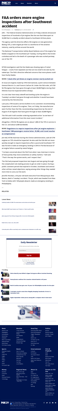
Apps (32, 371)
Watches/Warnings (20, 341)
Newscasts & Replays (21, 353)
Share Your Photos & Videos (36, 361)
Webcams (18, 358)
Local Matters (19, 364)
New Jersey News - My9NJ (21, 374)
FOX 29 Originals (48, 350)
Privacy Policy (30, 262)
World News (5, 343)
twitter (47, 403)
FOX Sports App (6, 365)
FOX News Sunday (6, 345)
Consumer (4, 373)
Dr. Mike (33, 345)
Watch (18, 349)
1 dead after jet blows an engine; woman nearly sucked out (30, 79)
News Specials (19, 356)
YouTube (18, 362)
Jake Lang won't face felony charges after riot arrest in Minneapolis (18, 216)
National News (5, 341)
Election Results (49, 332)
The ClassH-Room (35, 355)
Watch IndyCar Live (50, 383)
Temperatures (19, 339)
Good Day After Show (36, 330)
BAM (46, 355)
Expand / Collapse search (55, 3)
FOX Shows (33, 353)
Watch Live (33, 338)
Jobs (32, 384)
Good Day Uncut (35, 343)
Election (47, 330)
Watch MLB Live (49, 378)
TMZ (32, 356)
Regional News (21, 369)
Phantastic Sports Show (6, 351)
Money (4, 369)
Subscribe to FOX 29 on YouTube (27, 306)
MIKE (46, 353)
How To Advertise (35, 379)
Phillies (3, 359)
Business (4, 371)
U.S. (12, 29)
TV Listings (33, 382)
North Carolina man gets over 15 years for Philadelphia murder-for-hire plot (32, 285)
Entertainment (36, 349)
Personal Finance (6, 377)
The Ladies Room (49, 364)
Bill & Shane (48, 358)
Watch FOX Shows (35, 358)
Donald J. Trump (49, 334)
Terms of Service (30, 264)
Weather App (19, 343)
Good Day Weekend (36, 332)
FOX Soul (18, 360)
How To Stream (20, 351)
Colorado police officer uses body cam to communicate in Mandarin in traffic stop (21, 229)
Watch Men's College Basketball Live (50, 386)
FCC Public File (34, 375)
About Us (34, 369)
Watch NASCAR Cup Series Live (50, 381)
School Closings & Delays (20, 333)
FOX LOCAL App (20, 371)
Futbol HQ (4, 354)
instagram (50, 403)
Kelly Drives (48, 360)
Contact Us (33, 373)
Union (3, 363)
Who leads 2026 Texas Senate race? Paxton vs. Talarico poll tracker (18, 209)
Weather (19, 328)
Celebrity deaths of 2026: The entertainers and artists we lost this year (18, 202)
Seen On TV (34, 341)
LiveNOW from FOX (21, 355)
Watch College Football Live (48, 376)
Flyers (3, 358)
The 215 (47, 362)
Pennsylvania (5, 334)
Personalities (34, 381)
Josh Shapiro (48, 336)
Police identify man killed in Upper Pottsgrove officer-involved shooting (31, 273)
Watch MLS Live (49, 395)
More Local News (6, 339)
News (4, 328)
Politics (47, 328)
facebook (44, 403)
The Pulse (47, 365)
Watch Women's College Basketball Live (49, 390)
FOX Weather (19, 335)
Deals (3, 375)
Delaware (4, 338)
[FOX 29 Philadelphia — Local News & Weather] (7, 3)
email (55, 403)
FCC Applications (35, 377)
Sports (4, 349)
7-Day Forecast (20, 330)
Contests (33, 351)
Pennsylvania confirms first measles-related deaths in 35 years (28, 279)
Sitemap (33, 386)
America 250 (5, 330)
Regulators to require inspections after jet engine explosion (30, 128)
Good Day (34, 328)
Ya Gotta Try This (35, 339)
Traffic (32, 336)
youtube (53, 403)
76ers (3, 361)
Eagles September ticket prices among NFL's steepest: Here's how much (31, 297)
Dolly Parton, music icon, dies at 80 (10, 222)
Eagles (3, 356)
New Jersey (4, 336)
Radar (17, 337)
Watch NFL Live (49, 373)
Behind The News (49, 356)
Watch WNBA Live (49, 393)
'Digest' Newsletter (35, 334)
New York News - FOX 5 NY (21, 377)
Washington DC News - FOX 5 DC (21, 380)
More (36, 3)
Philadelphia (5, 332)
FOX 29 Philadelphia (6, 29)
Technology (5, 379)
